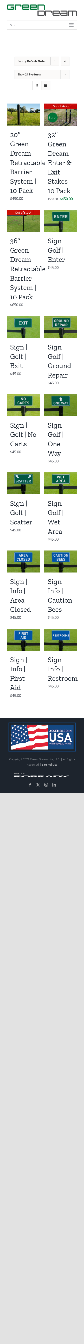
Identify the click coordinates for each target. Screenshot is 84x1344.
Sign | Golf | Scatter (21, 512)
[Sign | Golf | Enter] (61, 212)
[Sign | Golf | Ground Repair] (61, 319)
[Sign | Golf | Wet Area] (61, 475)
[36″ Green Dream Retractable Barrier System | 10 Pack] (23, 212)
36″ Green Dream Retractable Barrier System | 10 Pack (27, 269)
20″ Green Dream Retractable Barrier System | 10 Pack (27, 162)
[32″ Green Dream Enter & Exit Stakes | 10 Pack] (61, 106)
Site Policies (49, 765)
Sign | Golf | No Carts (23, 434)
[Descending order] (65, 61)
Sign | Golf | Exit (18, 356)
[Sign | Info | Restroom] (61, 631)
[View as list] (45, 85)
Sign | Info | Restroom (63, 669)
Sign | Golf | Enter (56, 250)
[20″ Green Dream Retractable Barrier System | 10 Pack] (23, 106)
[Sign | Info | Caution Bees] (61, 553)
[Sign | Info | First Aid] (23, 631)
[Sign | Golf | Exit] (23, 319)
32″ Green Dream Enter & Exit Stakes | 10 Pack (59, 162)
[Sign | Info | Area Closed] (23, 553)
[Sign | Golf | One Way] (61, 397)
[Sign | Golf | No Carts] (23, 397)
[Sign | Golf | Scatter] (23, 475)
